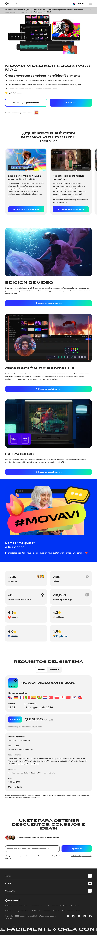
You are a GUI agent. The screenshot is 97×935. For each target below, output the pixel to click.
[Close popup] (90, 10)
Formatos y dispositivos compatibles (25, 726)
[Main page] (12, 3)
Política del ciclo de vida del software (66, 906)
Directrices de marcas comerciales (66, 911)
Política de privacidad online (16, 906)
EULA (47, 906)
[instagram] (73, 916)
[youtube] (84, 916)
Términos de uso (36, 906)
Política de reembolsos (41, 911)
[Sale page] (79, 4)
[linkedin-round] (79, 916)
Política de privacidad (42, 12)
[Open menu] (90, 3)
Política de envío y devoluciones (17, 911)
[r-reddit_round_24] (90, 916)
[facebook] (68, 916)
